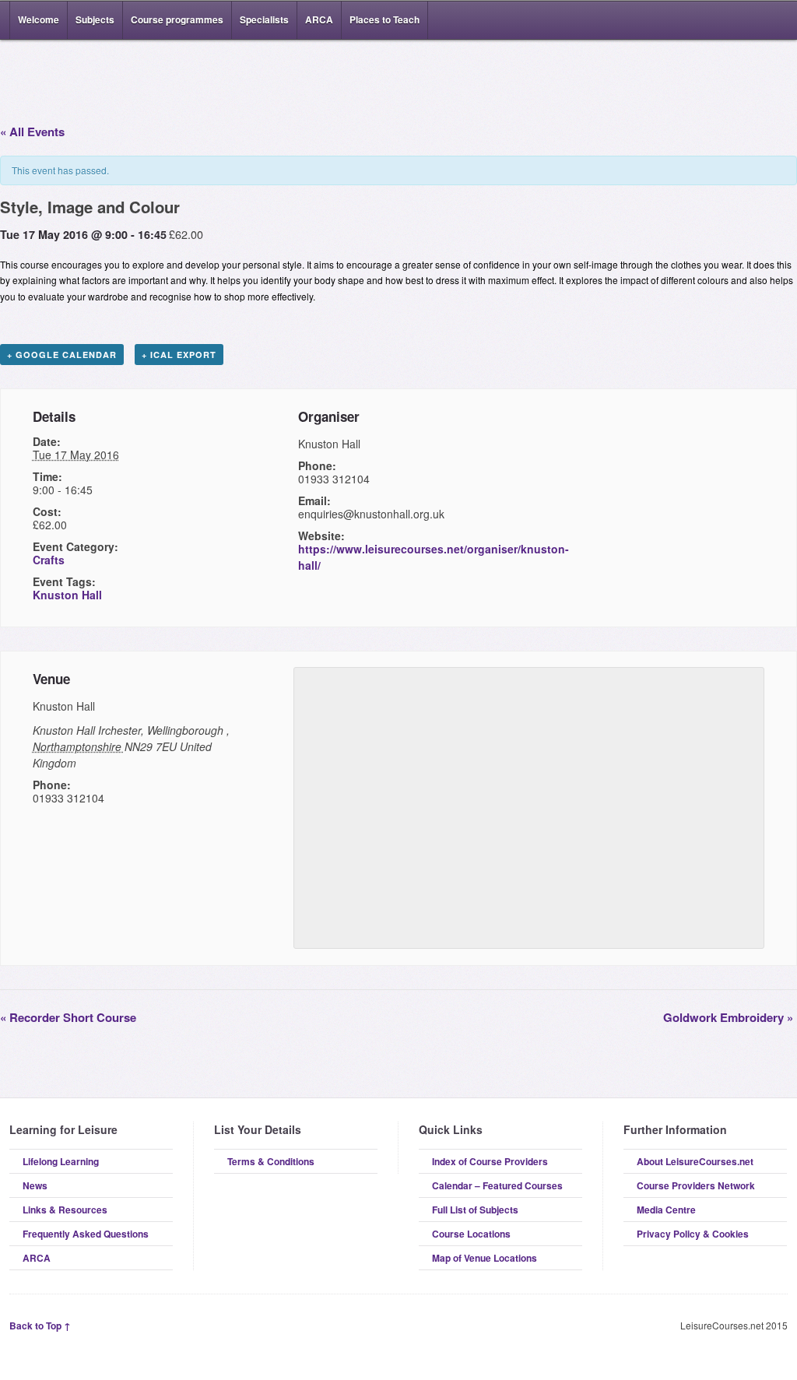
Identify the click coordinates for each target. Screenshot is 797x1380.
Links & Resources (65, 1210)
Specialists (264, 19)
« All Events (32, 131)
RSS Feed (731, 20)
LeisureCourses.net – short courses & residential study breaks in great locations (91, 79)
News (35, 1185)
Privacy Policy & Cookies (693, 1234)
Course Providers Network (696, 1185)
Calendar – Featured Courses (497, 1185)
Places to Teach (384, 19)
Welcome (38, 19)
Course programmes (177, 19)
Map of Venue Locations (484, 1258)
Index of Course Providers (490, 1161)
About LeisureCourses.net (695, 1161)
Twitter (778, 20)
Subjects (94, 19)
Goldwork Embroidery (728, 1017)
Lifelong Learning (61, 1161)
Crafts (49, 559)
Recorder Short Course (68, 1017)
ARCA (319, 19)
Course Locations (471, 1234)
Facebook (755, 20)
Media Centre (666, 1210)
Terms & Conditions (270, 1161)
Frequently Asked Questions (86, 1234)
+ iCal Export (179, 354)
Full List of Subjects (475, 1210)
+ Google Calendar (62, 354)
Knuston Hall (67, 594)
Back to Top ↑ (40, 1326)
